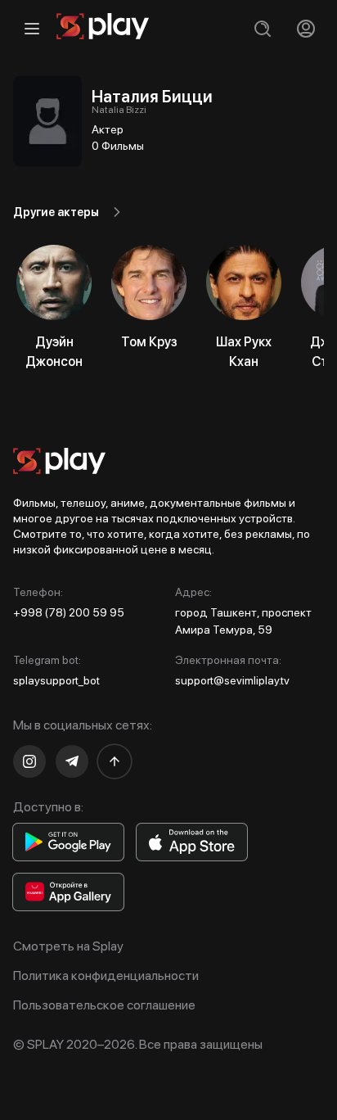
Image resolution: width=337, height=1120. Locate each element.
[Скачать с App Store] (192, 842)
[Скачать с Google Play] (68, 842)
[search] (262, 28)
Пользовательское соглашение (104, 1005)
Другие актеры (56, 212)
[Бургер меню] (31, 28)
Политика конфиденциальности (106, 975)
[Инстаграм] (29, 761)
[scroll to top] (114, 761)
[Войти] (305, 28)
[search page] (262, 28)
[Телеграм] (72, 761)
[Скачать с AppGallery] (68, 892)
